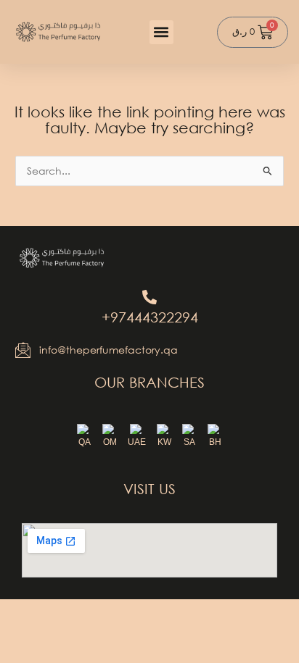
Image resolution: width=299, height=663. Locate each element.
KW (164, 442)
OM (110, 442)
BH (215, 442)
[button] (161, 32)
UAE (137, 442)
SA (189, 442)
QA (84, 442)
